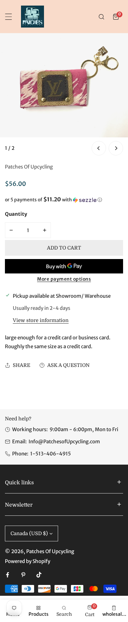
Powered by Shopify (27, 561)
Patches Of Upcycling (29, 167)
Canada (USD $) (29, 533)
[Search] (101, 17)
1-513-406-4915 (50, 454)
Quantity (16, 214)
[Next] (116, 148)
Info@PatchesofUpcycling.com (64, 441)
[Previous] (99, 148)
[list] (64, 95)
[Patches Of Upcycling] (32, 17)
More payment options (64, 279)
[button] (116, 17)
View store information (41, 320)
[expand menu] (8, 17)
